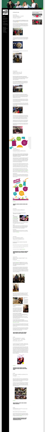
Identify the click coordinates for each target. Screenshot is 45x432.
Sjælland (14, 373)
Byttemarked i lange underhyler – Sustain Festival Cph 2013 (19, 339)
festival (18, 368)
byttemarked (22, 251)
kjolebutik (25, 332)
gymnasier (20, 252)
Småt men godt (4, 30)
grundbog (16, 252)
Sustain (14, 369)
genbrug (21, 368)
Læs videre (14, 201)
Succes (20, 419)
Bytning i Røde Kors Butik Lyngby (20, 375)
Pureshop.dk (26, 170)
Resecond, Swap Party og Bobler (20, 258)
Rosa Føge (19, 18)
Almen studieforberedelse (16, 251)
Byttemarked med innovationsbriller (18, 238)
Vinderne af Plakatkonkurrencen (19, 150)
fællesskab (20, 332)
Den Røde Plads (15, 368)
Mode (23, 368)
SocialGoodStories (20, 170)
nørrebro (26, 368)
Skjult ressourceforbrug (16, 419)
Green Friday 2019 (4, 31)
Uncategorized (14, 148)
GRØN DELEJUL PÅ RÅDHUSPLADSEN (17, 73)
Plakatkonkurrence (19, 210)
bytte (14, 332)
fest (22, 332)
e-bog (14, 252)
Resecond (17, 262)
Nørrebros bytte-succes (20, 408)
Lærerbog (26, 252)
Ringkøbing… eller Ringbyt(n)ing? (18, 16)
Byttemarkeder (26, 251)
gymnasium (23, 252)
